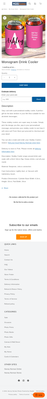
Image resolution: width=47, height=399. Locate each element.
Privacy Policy (9, 294)
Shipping (13, 69)
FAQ (6, 264)
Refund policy (9, 304)
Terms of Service (10, 299)
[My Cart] (40, 3)
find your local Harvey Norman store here (24, 143)
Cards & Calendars (11, 356)
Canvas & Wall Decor (12, 342)
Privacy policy (13, 394)
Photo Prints (9, 327)
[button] (4, 3)
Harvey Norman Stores (13, 373)
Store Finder (9, 274)
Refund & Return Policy (13, 289)
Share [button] (6, 188)
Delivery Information (12, 284)
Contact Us (8, 260)
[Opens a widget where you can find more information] (39, 395)
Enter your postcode (9, 95)
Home (5, 9)
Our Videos (8, 269)
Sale (6, 317)
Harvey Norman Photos (15, 391)
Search (7, 255)
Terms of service (24, 394)
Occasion (7, 322)
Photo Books (9, 332)
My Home (7, 352)
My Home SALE (13, 9)
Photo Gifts (8, 337)
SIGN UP (23, 237)
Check (39, 99)
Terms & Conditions (11, 279)
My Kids (7, 347)
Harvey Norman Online (13, 369)
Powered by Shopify (28, 391)
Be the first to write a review (23, 202)
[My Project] (35, 3)
